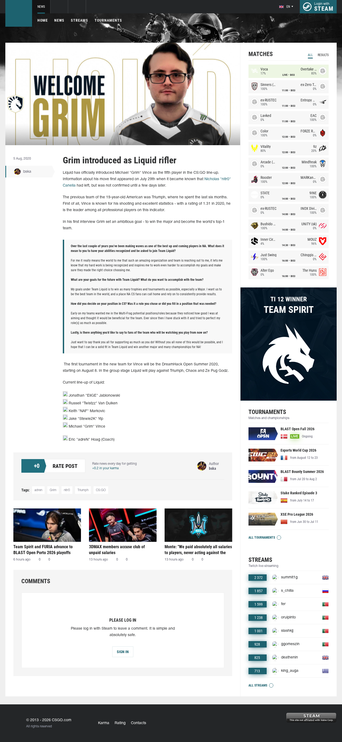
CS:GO (101, 490)
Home (42, 20)
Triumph (82, 490)
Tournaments (108, 20)
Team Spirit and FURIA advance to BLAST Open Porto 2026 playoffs (43, 549)
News (41, 7)
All (310, 55)
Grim (53, 490)
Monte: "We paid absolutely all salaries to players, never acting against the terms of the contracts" (198, 549)
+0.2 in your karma (105, 468)
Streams (79, 20)
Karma (103, 723)
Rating (120, 723)
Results (323, 55)
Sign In (123, 652)
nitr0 (67, 490)
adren (38, 490)
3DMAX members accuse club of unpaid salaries (117, 549)
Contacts (138, 723)
